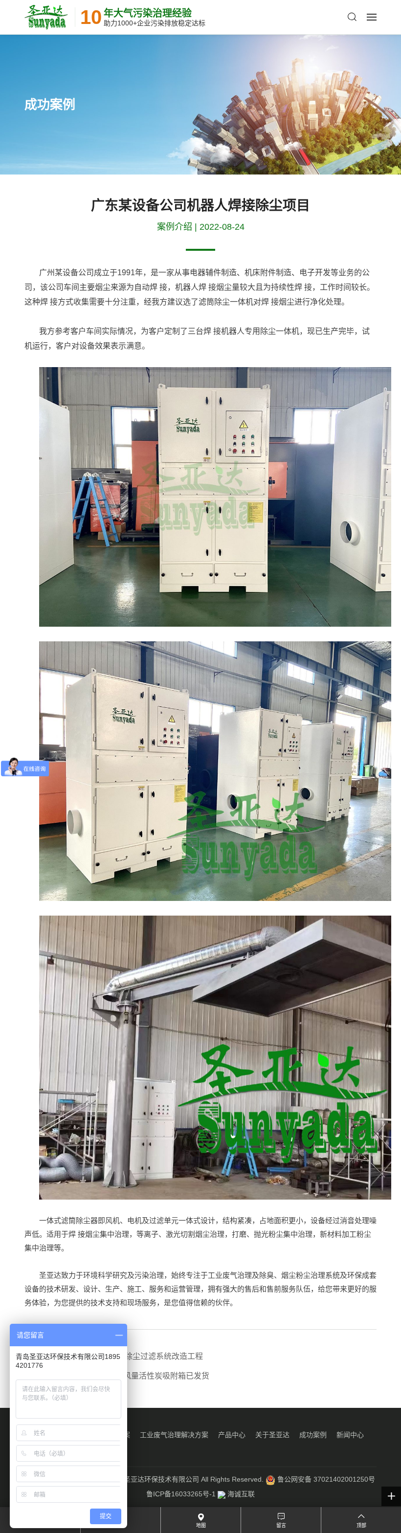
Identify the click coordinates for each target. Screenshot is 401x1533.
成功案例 (313, 1435)
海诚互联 (241, 1494)
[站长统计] (221, 1494)
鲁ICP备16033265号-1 (181, 1494)
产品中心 (231, 1435)
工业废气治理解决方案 (174, 1435)
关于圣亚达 (272, 1435)
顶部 (361, 1525)
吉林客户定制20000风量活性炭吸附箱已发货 (116, 1376)
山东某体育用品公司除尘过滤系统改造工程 (113, 1356)
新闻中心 (350, 1435)
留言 (281, 1525)
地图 (201, 1525)
